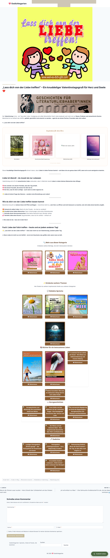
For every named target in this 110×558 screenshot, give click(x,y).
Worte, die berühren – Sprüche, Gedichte (45, 1)
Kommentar (11, 507)
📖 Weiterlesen (32, 272)
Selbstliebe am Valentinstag (41, 479)
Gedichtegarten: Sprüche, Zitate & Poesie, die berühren (23, 544)
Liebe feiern (6, 479)
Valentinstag (6, 84)
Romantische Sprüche (26, 479)
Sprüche (13, 84)
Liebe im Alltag (15, 479)
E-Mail (59, 527)
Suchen (42, 542)
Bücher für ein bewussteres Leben (77, 1)
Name (9, 527)
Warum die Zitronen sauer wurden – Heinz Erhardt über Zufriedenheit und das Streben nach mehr (26, 490)
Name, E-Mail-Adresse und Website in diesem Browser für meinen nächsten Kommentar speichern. (35, 531)
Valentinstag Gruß (54, 479)
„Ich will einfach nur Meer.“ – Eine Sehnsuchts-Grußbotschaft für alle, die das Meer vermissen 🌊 (85, 490)
